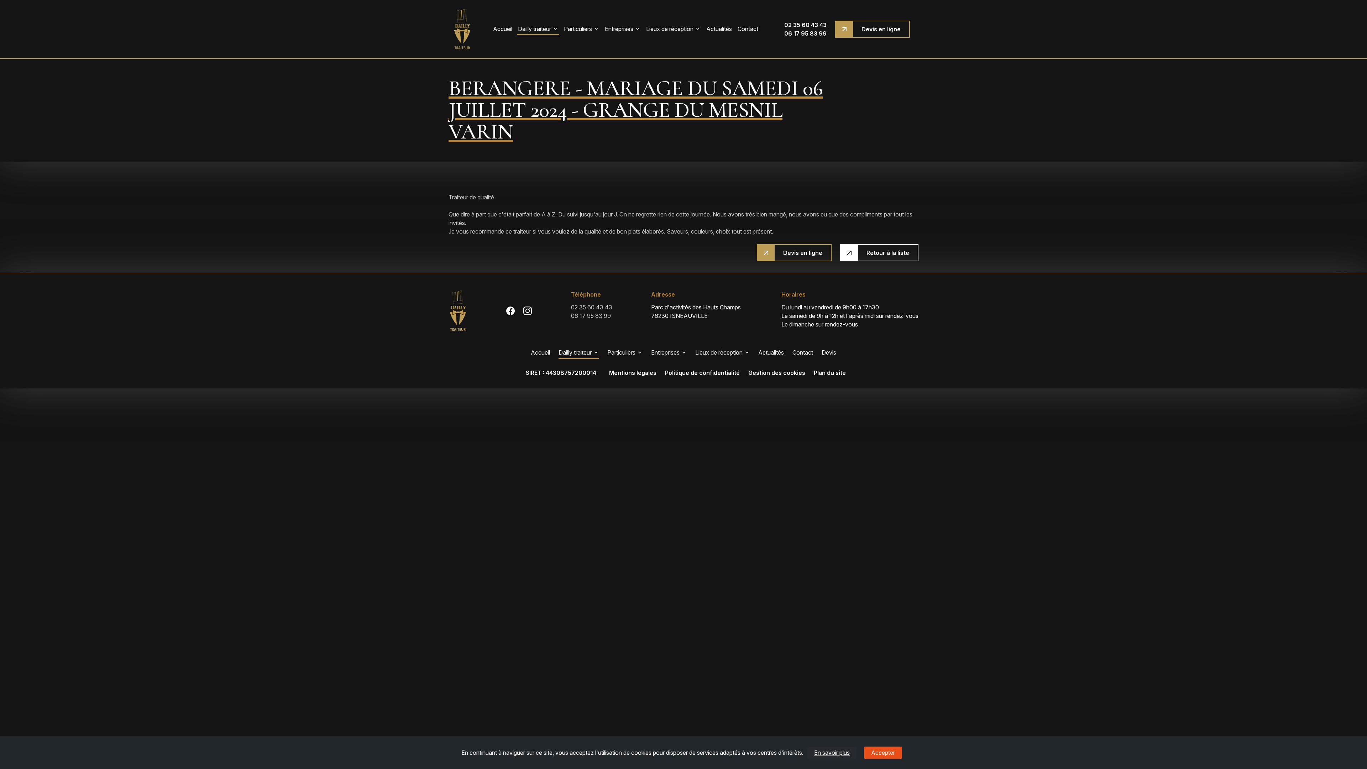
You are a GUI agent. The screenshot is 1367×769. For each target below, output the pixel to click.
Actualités (719, 28)
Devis (829, 352)
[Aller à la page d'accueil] (462, 29)
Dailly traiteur (534, 28)
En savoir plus (832, 752)
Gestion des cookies (776, 372)
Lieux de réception (669, 28)
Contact (748, 28)
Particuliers (578, 28)
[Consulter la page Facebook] (510, 310)
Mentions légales (632, 372)
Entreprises (619, 28)
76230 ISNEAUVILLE (696, 311)
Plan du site (830, 372)
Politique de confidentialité (702, 372)
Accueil (502, 28)
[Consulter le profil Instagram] (527, 310)
